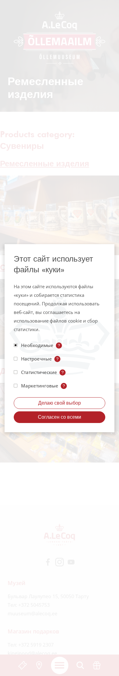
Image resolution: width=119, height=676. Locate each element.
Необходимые (37, 345)
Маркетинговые (39, 386)
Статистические (39, 372)
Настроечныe (36, 359)
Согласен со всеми (59, 417)
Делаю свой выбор (59, 403)
